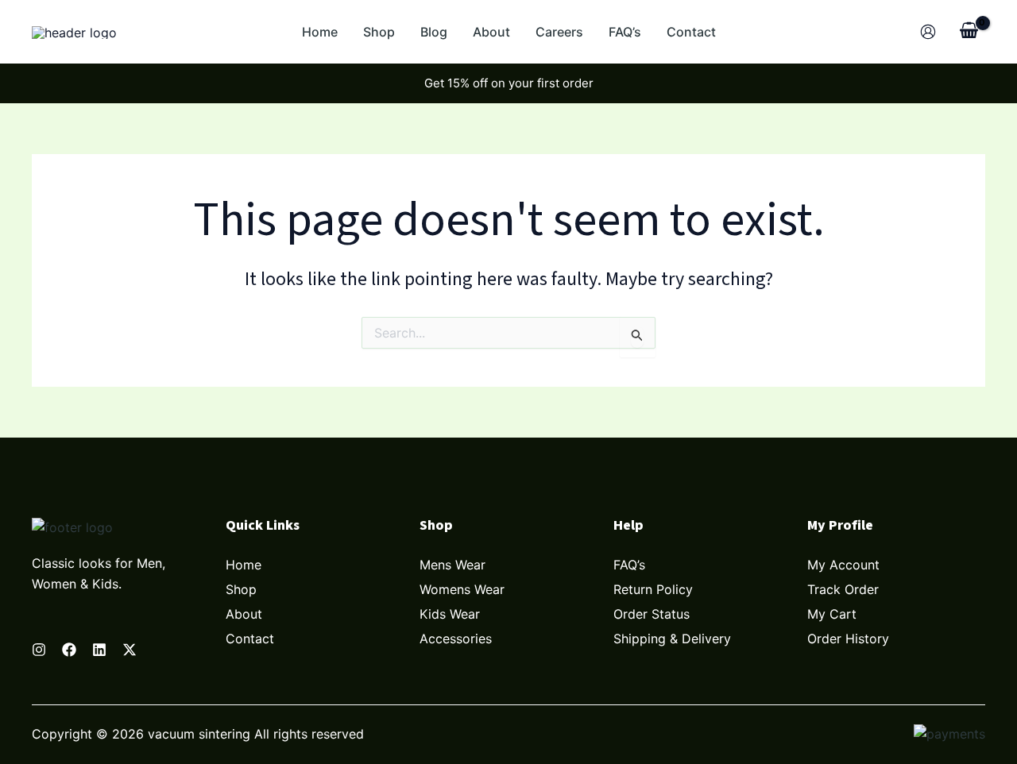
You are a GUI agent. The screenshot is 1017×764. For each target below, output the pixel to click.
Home (320, 32)
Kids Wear (450, 614)
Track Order (843, 589)
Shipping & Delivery (672, 638)
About (491, 32)
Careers (559, 32)
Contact (691, 32)
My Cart (832, 614)
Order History (848, 638)
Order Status (651, 614)
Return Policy (653, 589)
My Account (843, 564)
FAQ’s (625, 32)
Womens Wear (462, 589)
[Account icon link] (928, 32)
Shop (379, 32)
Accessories (456, 638)
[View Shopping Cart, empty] (968, 32)
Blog (433, 32)
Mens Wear (452, 564)
